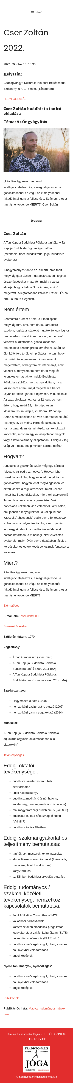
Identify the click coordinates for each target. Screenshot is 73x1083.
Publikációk (11, 998)
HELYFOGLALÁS (15, 99)
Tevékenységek (14, 755)
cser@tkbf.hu (29, 616)
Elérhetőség (11, 605)
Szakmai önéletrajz (16, 626)
